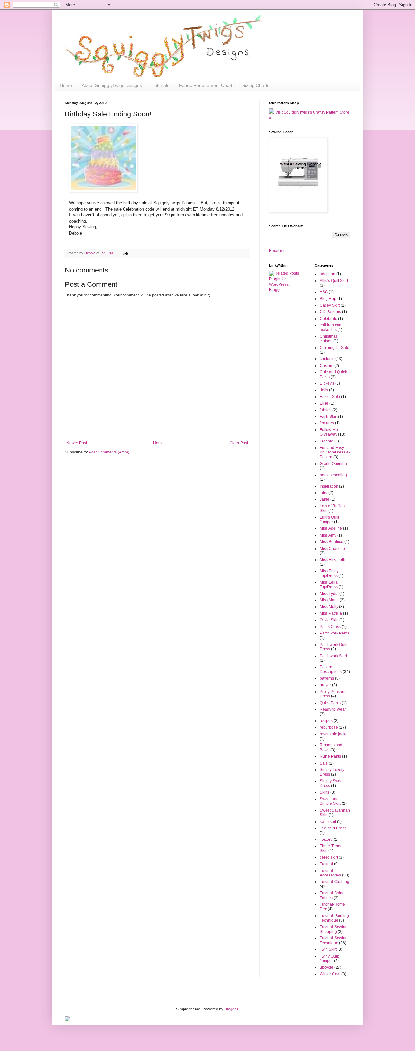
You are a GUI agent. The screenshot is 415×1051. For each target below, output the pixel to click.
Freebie (326, 441)
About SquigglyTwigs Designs (112, 85)
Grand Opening (333, 463)
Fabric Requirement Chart (205, 85)
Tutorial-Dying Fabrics (332, 895)
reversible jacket (334, 734)
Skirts (324, 792)
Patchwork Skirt (333, 656)
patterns (327, 678)
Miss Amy (328, 535)
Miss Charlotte (332, 548)
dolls (324, 390)
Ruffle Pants (330, 756)
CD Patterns (330, 311)
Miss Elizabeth (332, 559)
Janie (324, 499)
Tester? (326, 839)
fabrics (325, 410)
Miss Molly (329, 606)
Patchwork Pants (334, 633)
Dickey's (327, 383)
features (327, 423)
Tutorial (326, 864)
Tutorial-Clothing (334, 881)
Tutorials (160, 85)
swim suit (328, 821)
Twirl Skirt (328, 949)
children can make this (330, 327)
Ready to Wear (333, 709)
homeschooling (333, 475)
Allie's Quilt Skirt (334, 280)
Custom (326, 365)
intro (323, 492)
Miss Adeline (331, 528)
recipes (326, 721)
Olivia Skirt (329, 620)
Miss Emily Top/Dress (329, 573)
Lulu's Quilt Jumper (329, 519)
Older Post (239, 443)
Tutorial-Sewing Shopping (334, 929)
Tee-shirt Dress (333, 828)
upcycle (326, 967)
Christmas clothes (329, 338)
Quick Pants (330, 703)
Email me (277, 250)
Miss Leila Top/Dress (329, 584)
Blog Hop (328, 298)
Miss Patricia (331, 613)
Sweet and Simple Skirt (330, 801)
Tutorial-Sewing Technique (334, 940)
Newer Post (76, 443)
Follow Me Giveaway (329, 432)
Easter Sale (330, 396)
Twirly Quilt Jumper (329, 958)
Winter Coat (330, 974)
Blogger (231, 1009)
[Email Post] (125, 253)
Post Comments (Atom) (109, 452)
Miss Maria (329, 600)
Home (66, 85)
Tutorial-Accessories (330, 872)
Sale (324, 763)
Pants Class (330, 626)
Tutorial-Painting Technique (334, 918)
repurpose (329, 727)
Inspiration (329, 486)
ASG (324, 292)
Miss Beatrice (331, 541)
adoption (327, 274)
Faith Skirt (328, 416)
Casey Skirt (330, 305)
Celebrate (328, 318)
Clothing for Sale (334, 347)
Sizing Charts (255, 85)
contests (327, 358)
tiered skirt (329, 857)
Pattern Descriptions (331, 669)
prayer (325, 685)
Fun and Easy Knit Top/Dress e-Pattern (335, 452)
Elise (324, 403)
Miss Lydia (329, 593)
